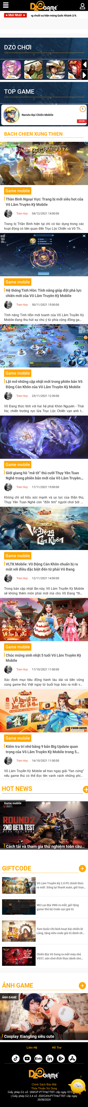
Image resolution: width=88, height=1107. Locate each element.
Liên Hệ (32, 1048)
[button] (84, 75)
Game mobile (12, 803)
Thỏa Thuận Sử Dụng (44, 1088)
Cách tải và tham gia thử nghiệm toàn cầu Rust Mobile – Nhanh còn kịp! (44, 846)
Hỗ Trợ (56, 1048)
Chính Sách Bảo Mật (44, 1084)
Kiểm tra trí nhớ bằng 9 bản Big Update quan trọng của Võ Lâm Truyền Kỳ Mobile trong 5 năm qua (42, 751)
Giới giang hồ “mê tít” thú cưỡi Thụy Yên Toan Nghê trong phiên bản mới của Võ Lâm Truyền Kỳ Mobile (43, 478)
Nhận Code (61, 885)
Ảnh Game (17, 985)
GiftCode (16, 868)
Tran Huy (22, 213)
